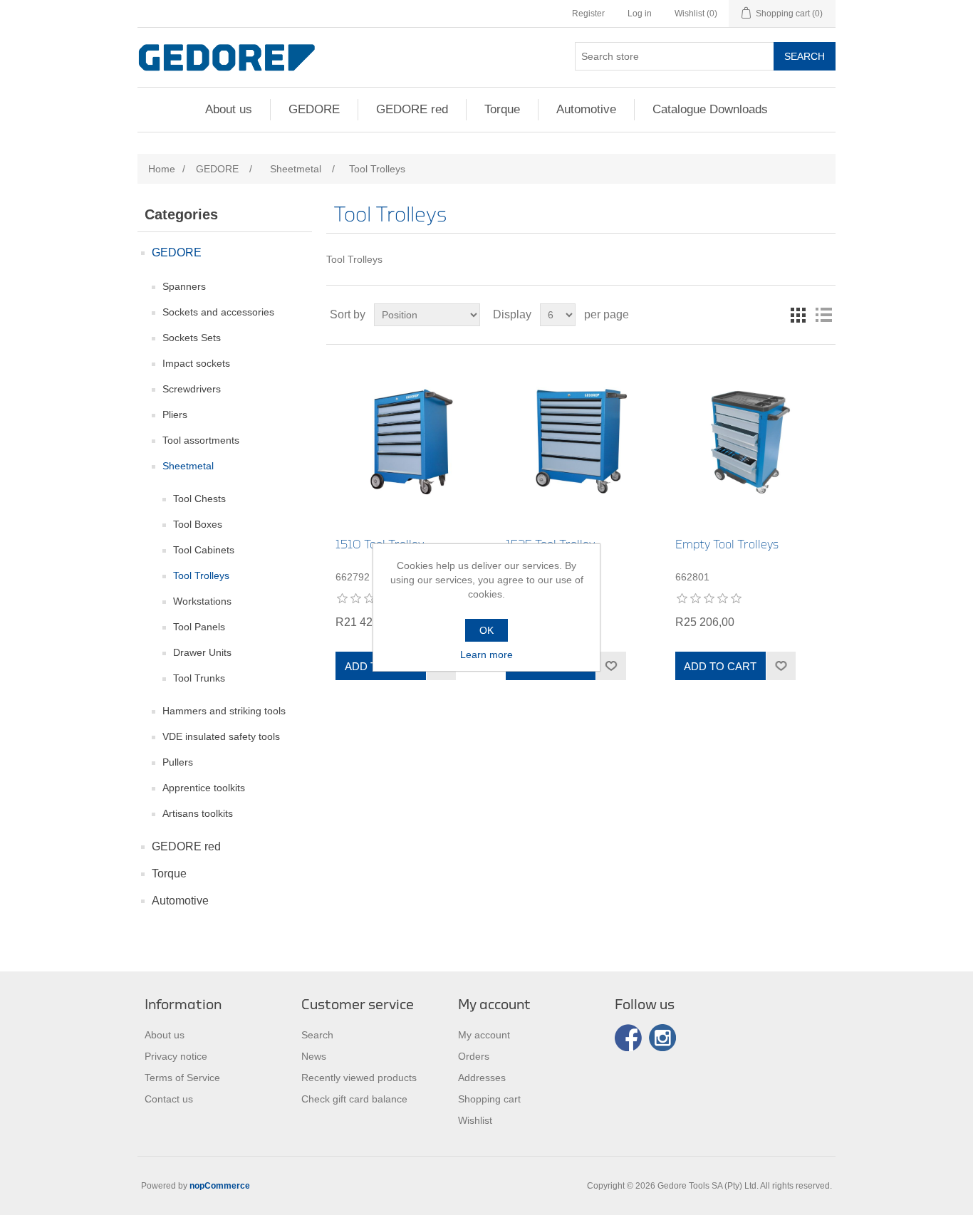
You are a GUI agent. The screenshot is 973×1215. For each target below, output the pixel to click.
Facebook (628, 1037)
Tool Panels (199, 626)
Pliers (174, 414)
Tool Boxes (197, 524)
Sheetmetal (188, 465)
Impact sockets (196, 363)
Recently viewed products (359, 1077)
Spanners (184, 286)
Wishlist (475, 1120)
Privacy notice (176, 1056)
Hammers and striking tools (224, 710)
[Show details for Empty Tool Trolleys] (750, 441)
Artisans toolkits (197, 813)
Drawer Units (202, 652)
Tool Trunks (199, 678)
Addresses (482, 1077)
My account (484, 1035)
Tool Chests (199, 498)
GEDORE (314, 109)
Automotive (586, 109)
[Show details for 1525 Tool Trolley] (581, 441)
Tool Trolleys (201, 575)
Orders (473, 1056)
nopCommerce (219, 1186)
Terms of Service (182, 1077)
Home (161, 168)
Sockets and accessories (218, 312)
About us (228, 109)
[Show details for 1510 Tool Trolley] (410, 441)
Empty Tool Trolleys (727, 544)
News (313, 1056)
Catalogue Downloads (710, 109)
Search (804, 56)
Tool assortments (200, 440)
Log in (640, 14)
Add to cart (720, 666)
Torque (502, 109)
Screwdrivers (191, 389)
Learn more (486, 654)
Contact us (169, 1099)
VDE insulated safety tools (221, 736)
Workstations (202, 601)
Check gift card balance (354, 1099)
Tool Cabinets (203, 550)
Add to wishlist (610, 666)
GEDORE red (412, 109)
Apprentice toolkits (203, 787)
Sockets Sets (191, 337)
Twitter (662, 1037)
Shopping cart (489, 1099)
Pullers (177, 762)
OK (486, 630)
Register (588, 14)
